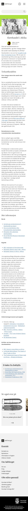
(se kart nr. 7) (18, 94)
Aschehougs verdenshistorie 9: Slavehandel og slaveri (14, 369)
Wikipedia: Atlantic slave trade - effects (15, 249)
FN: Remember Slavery (10, 337)
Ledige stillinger (6, 471)
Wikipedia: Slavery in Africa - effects (14, 251)
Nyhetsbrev (4, 453)
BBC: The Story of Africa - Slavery (13, 329)
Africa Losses (8, 331)
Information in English (7, 455)
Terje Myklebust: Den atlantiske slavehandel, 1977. (14, 374)
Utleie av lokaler (6, 458)
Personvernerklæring (8, 507)
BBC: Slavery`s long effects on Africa (14, 349)
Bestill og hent (5, 487)
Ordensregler (5, 473)
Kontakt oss (4, 451)
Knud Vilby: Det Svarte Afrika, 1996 (15, 372)
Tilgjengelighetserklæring (18, 507)
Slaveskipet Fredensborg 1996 (13, 377)
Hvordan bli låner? (6, 482)
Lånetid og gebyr (6, 484)
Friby (2, 469)
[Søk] (24, 11)
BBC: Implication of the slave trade (13, 247)
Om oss (3, 467)
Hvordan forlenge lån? (7, 489)
